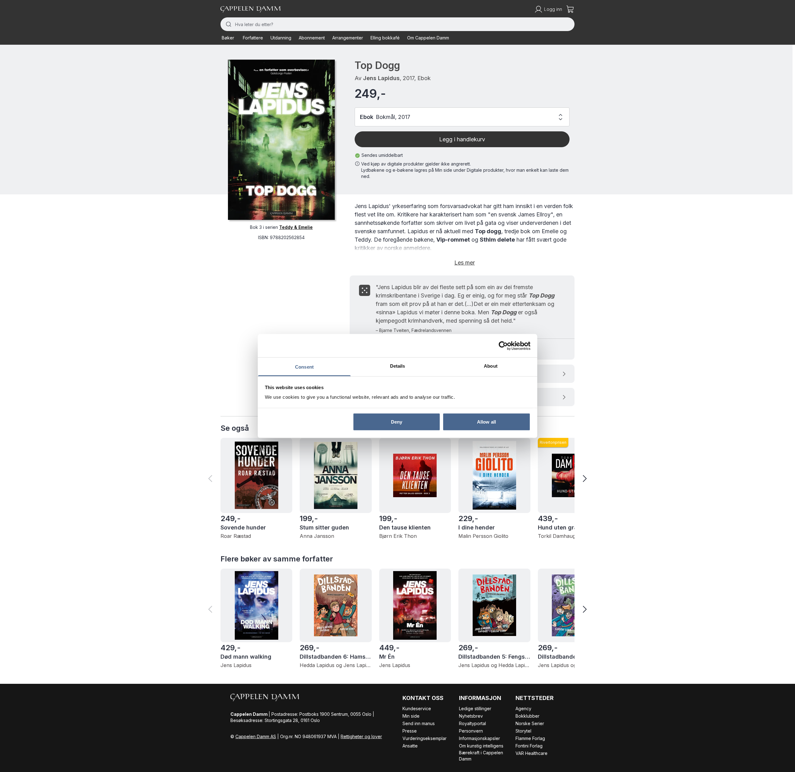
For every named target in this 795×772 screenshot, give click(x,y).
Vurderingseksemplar (424, 738)
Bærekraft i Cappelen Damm (481, 755)
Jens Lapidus (381, 78)
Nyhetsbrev (471, 716)
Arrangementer (347, 37)
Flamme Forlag (530, 738)
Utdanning (280, 37)
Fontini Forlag (529, 745)
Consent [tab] (304, 367)
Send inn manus (418, 723)
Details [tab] (397, 366)
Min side (411, 716)
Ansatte (410, 745)
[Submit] (227, 24)
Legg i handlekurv (462, 139)
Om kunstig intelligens (481, 745)
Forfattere (253, 37)
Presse (409, 730)
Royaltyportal (472, 723)
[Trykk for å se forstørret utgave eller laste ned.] (281, 140)
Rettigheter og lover (361, 736)
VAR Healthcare (531, 753)
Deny (396, 421)
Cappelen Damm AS (255, 736)
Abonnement (312, 37)
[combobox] (397, 24)
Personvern (471, 730)
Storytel (523, 730)
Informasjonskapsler (479, 738)
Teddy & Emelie (296, 227)
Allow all (486, 421)
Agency (523, 708)
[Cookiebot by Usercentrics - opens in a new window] (503, 345)
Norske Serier (530, 723)
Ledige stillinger (475, 708)
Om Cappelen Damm (428, 37)
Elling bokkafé (385, 37)
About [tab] (490, 366)
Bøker (228, 37)
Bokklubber (527, 716)
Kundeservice (416, 708)
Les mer (464, 262)
